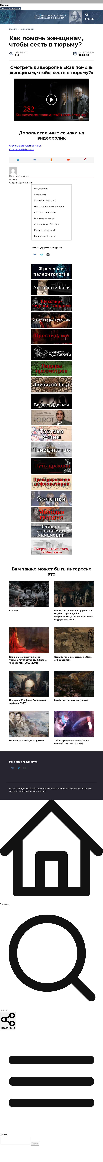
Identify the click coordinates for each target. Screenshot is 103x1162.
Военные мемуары (44, 218)
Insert (35, 1143)
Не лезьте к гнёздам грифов (26, 740)
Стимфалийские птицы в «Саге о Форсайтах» (73, 658)
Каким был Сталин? (44, 236)
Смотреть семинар (10, 8)
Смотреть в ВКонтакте (21, 149)
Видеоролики (41, 188)
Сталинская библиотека (47, 224)
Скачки (13, 610)
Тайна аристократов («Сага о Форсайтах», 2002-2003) (71, 742)
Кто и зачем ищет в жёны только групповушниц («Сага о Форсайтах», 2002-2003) (28, 660)
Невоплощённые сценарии (49, 206)
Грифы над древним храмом (71, 700)
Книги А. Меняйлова (45, 212)
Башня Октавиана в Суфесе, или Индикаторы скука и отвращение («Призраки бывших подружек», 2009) (73, 615)
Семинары (40, 194)
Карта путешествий (44, 230)
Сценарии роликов (44, 200)
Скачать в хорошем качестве (25, 145)
